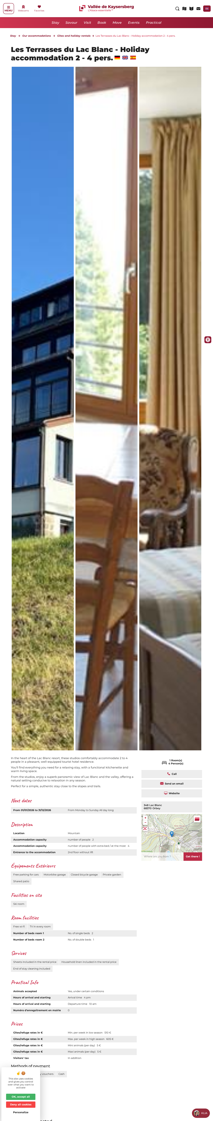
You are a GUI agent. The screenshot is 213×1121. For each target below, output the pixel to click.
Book (101, 22)
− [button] (145, 822)
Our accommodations (36, 35)
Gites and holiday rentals (74, 35)
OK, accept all (21, 1096)
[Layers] (197, 819)
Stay (55, 22)
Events (134, 22)
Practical (154, 22)
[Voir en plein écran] (145, 828)
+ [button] (145, 818)
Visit (87, 22)
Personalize (20, 1112)
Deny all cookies (20, 1104)
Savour (71, 22)
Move (117, 22)
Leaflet (198, 846)
